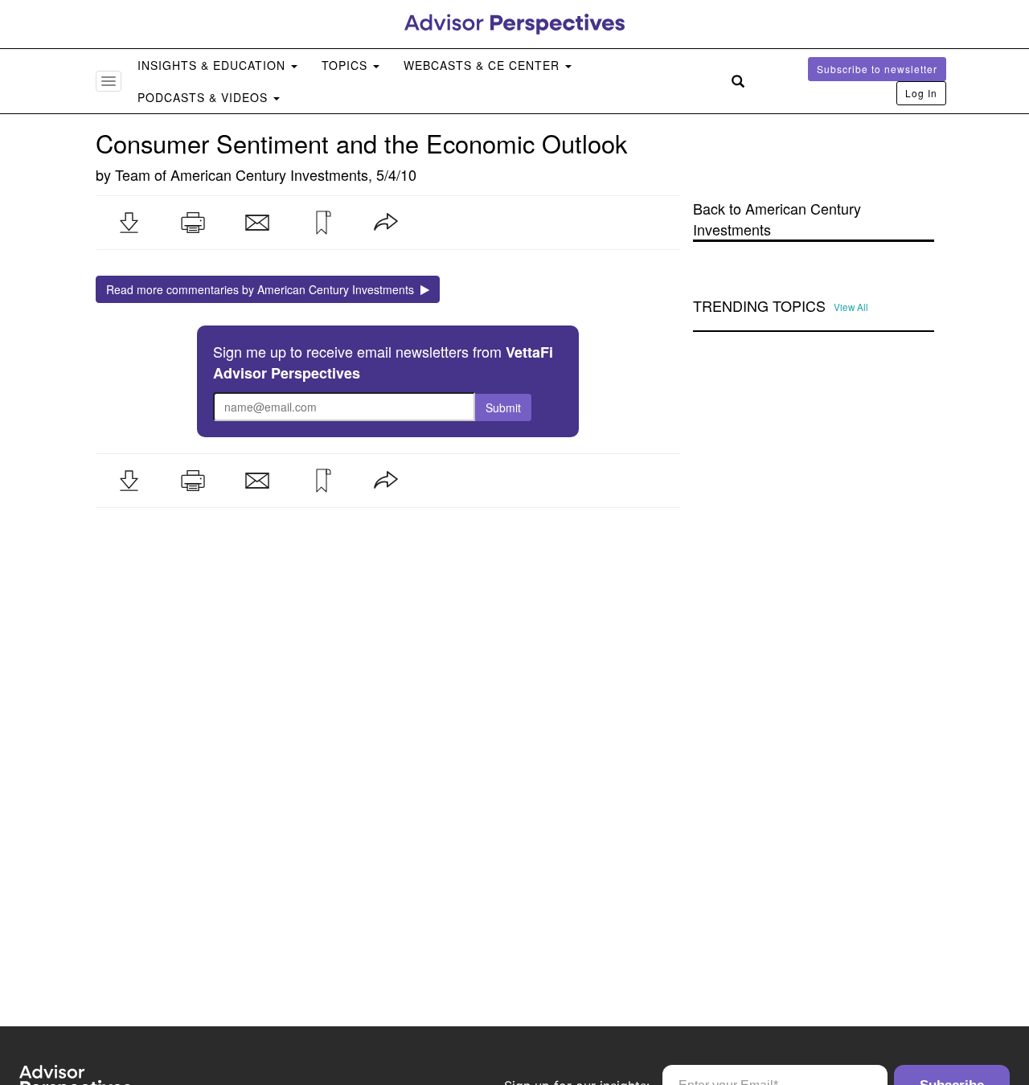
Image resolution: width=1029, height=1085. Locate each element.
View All (851, 307)
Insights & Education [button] (213, 65)
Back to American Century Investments (777, 219)
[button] (128, 222)
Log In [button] (921, 93)
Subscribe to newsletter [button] (877, 69)
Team (132, 174)
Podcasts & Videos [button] (204, 97)
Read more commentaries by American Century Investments (263, 289)
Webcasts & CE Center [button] (484, 65)
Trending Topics (759, 306)
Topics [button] (346, 65)
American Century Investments (269, 174)
